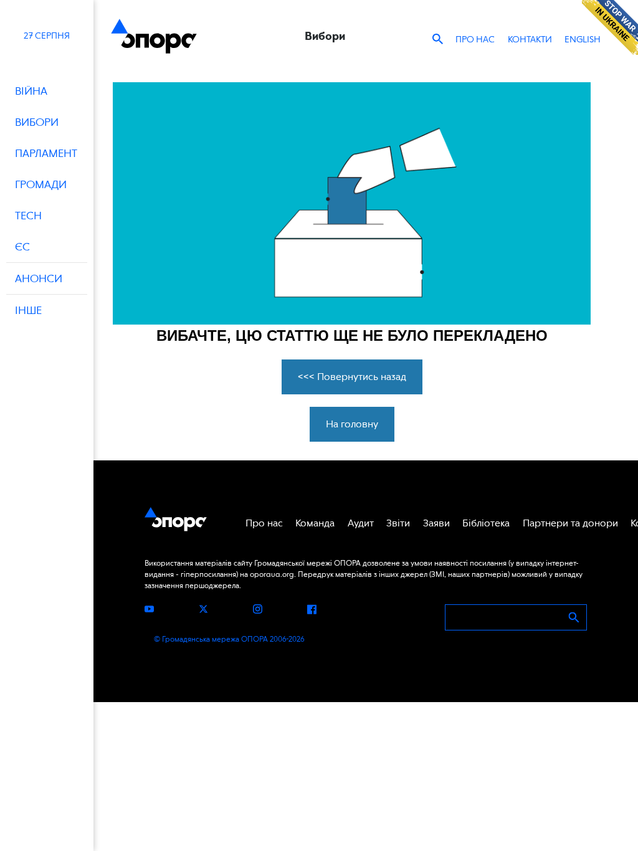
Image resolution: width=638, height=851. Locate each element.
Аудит (361, 523)
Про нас (475, 39)
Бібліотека (486, 523)
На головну (352, 424)
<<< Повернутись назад (352, 377)
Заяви (436, 523)
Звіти (398, 523)
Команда (315, 523)
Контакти (530, 39)
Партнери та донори (570, 523)
